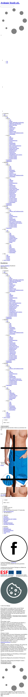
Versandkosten (6, 531)
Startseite (3, 265)
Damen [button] (8, 232)
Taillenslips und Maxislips (15, 123)
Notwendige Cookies (5, 621)
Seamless (11, 130)
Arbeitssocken (12, 196)
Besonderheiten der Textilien (9, 519)
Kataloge (5, 521)
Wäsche (8, 256)
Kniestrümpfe (12, 143)
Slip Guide (5, 520)
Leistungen (5, 517)
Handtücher (9, 159)
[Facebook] (14, 561)
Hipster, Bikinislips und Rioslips (16, 122)
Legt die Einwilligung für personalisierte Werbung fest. (13, 657)
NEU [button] (4, 253)
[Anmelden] (15, 87)
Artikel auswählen (4, 426)
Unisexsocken (12, 144)
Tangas (10, 121)
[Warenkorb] (15, 111)
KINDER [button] (5, 206)
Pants (10, 168)
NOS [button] (4, 229)
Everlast (8, 259)
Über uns (5, 516)
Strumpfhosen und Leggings (15, 154)
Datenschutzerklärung (8, 530)
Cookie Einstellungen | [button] (6, 562)
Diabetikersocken (13, 149)
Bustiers (11, 126)
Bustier (10, 242)
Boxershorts (12, 170)
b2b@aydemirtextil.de (8, 511)
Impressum (5, 527)
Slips (10, 167)
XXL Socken (12, 197)
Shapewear (11, 129)
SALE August (6, 260)
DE (7, 61)
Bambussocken (12, 150)
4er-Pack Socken (13, 157)
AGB (4, 533)
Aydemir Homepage (8, 522)
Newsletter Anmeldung (8, 524)
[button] (15, 60)
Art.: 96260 (3, 495)
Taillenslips (11, 235)
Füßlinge (11, 138)
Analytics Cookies (5, 633)
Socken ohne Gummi (14, 148)
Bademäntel (9, 161)
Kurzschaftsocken (13, 140)
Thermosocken (12, 153)
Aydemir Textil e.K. (10, 3)
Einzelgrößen (12, 134)
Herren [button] (7, 243)
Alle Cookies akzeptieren (6, 616)
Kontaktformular (7, 529)
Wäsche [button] (8, 118)
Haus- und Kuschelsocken (15, 145)
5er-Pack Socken (13, 158)
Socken (11, 141)
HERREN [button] (5, 162)
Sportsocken (12, 152)
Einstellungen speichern (6, 663)
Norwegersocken (13, 147)
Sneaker (11, 139)
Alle (4, 114)
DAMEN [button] (5, 116)
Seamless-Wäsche (13, 238)
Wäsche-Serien (12, 131)
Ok (1, 695)
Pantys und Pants (13, 125)
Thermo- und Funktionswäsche (16, 132)
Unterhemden (12, 127)
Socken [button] (8, 135)
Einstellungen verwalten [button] (6, 617)
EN (7, 62)
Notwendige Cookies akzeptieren (19, 616)
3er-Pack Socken (13, 156)
